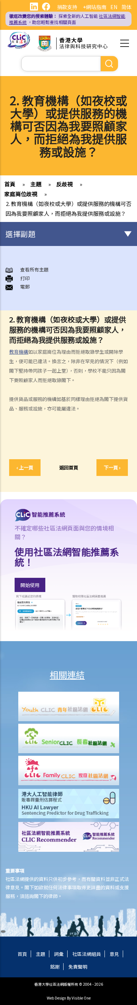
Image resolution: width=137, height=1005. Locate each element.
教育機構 (18, 351)
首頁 (9, 184)
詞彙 (59, 953)
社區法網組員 (86, 953)
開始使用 (29, 584)
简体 (126, 7)
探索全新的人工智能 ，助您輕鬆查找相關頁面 (67, 19)
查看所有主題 (34, 269)
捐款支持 (67, 7)
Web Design (56, 998)
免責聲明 (77, 966)
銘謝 (55, 966)
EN (113, 7)
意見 (114, 953)
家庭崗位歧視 (20, 194)
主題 (35, 184)
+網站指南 (94, 7)
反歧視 (64, 184)
